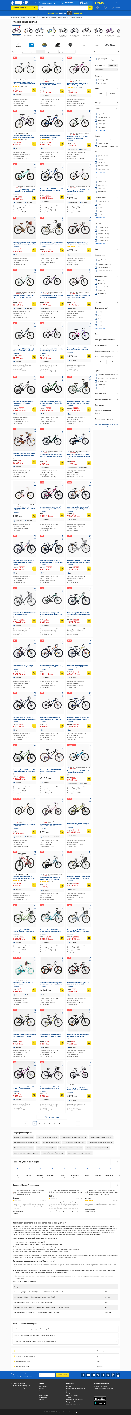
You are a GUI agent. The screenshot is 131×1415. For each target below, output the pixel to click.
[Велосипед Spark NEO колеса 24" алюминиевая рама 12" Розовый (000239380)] (52, 492)
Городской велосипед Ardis (46, 1148)
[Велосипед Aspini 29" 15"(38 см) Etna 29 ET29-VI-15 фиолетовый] (52, 333)
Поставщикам (43, 1395)
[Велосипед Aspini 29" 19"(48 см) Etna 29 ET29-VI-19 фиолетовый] (52, 280)
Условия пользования (101, 1386)
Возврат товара (71, 1393)
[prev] (113, 1162)
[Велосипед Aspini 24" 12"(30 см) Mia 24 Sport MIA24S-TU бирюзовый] (24, 174)
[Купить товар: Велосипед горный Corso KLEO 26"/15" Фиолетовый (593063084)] (89, 356)
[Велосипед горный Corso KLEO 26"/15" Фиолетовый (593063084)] (79, 333)
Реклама (41, 1399)
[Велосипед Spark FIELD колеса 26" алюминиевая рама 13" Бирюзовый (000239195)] (79, 598)
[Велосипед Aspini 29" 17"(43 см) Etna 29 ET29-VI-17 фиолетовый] (79, 280)
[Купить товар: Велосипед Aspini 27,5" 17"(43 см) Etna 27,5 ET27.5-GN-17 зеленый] (34, 357)
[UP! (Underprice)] (31, 45)
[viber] (98, 1375)
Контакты (42, 1391)
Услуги (68, 1397)
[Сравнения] (97, 7)
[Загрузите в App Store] (100, 1398)
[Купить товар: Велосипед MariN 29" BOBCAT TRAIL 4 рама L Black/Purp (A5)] (62, 778)
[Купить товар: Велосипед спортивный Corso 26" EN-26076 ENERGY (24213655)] (34, 1095)
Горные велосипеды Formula (23, 1148)
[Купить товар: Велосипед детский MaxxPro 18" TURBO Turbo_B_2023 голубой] (62, 886)
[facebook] (83, 1375)
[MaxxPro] (110, 45)
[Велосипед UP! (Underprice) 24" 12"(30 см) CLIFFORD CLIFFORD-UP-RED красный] (24, 862)
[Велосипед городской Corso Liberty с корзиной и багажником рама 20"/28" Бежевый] (24, 228)
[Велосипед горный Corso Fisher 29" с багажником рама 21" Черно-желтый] (24, 1020)
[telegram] (108, 1375)
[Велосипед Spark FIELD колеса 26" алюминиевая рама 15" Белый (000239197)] (24, 546)
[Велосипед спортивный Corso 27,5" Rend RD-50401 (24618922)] (79, 968)
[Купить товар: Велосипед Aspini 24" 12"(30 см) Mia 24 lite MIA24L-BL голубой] (89, 779)
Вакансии (42, 1393)
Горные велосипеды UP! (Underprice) (100, 1142)
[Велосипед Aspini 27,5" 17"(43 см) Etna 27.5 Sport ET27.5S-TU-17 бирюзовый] (24, 280)
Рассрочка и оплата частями (75, 1388)
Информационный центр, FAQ (20, 1385)
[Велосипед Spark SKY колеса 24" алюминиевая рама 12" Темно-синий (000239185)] (52, 546)
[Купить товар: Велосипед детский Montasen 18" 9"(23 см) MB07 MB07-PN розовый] (62, 832)
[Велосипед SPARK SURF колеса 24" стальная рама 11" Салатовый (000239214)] (79, 809)
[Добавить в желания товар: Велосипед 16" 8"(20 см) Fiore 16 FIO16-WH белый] (35, 958)
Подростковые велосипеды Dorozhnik (26, 1142)
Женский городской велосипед (53, 1153)
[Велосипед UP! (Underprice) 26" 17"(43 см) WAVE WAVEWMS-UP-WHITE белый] (24, 68)
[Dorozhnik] (70, 45)
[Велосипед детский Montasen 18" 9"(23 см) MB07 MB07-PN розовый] (52, 809)
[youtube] (88, 1375)
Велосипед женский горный (23, 1137)
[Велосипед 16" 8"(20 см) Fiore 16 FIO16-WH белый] (24, 968)
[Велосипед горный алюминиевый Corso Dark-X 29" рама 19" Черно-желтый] (52, 1020)
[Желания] (105, 7)
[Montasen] (44, 45)
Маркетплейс (43, 1397)
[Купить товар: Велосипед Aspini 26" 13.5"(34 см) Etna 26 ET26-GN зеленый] (89, 145)
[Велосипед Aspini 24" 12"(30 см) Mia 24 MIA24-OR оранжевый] (24, 809)
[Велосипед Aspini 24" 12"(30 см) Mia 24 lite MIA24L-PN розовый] (79, 174)
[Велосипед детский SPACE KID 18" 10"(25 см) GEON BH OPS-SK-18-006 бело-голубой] (79, 439)
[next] (117, 1162)
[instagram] (93, 1375)
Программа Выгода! (72, 1402)
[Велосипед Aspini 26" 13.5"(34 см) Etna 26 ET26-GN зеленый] (79, 121)
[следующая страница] (78, 1123)
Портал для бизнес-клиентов (103, 1388)
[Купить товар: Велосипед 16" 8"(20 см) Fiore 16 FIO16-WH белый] (34, 990)
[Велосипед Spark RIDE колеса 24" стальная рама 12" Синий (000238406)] (52, 121)
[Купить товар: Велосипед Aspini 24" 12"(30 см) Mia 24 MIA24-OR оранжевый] (34, 832)
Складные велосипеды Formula (74, 1142)
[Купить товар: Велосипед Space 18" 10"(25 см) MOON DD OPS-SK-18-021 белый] (89, 1096)
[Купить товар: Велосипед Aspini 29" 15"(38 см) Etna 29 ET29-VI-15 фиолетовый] (62, 357)
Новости (41, 1388)
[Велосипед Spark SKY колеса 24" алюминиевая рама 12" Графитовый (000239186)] (24, 703)
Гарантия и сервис (72, 1395)
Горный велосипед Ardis (51, 1142)
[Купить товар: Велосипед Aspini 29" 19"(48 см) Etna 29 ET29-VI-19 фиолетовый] (62, 304)
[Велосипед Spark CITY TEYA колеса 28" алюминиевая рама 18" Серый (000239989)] (79, 546)
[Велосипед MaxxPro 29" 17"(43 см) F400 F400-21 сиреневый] (79, 68)
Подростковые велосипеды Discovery (74, 1137)
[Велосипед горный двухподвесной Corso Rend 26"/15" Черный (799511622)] (79, 1020)
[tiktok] (103, 1375)
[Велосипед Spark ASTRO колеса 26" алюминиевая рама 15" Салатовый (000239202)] (24, 755)
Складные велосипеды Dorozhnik (97, 1148)
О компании (43, 1386)
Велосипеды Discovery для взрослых (26, 1153)
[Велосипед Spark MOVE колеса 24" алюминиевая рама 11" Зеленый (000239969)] (52, 387)
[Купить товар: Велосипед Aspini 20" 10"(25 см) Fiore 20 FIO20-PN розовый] (34, 516)
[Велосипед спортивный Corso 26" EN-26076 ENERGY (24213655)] (24, 1072)
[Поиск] (90, 8)
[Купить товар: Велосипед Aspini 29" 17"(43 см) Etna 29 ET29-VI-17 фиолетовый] (89, 304)
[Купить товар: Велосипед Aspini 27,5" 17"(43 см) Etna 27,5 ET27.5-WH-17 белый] (62, 91)
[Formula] (57, 45)
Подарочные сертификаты (74, 1399)
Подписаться (62, 1375)
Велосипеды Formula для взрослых (79, 1153)
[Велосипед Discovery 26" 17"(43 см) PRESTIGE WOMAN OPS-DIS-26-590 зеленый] (52, 439)
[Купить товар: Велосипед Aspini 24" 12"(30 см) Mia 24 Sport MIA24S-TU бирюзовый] (34, 198)
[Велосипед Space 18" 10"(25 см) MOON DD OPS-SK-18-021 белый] (79, 1072)
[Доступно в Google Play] (100, 1403)
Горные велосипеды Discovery (47, 1137)
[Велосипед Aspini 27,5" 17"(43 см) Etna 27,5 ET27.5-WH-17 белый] (52, 68)
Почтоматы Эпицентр (73, 1404)
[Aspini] (18, 45)
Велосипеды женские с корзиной (71, 1148)
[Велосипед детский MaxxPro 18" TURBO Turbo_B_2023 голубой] (52, 862)
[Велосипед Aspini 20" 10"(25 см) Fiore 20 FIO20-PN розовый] (24, 492)
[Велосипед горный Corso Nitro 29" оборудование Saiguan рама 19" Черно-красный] (79, 228)
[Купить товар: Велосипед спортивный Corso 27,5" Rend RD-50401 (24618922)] (89, 990)
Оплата (68, 1386)
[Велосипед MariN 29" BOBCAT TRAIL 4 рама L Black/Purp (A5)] (52, 755)
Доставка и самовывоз (73, 1391)
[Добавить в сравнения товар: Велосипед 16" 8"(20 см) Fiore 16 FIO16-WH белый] (35, 961)
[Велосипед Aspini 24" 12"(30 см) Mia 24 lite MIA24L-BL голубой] (79, 755)
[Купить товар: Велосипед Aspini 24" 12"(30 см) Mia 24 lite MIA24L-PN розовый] (89, 198)
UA (36, 3)
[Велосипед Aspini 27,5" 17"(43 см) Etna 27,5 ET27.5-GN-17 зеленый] (24, 333)
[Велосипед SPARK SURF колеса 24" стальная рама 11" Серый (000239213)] (24, 387)
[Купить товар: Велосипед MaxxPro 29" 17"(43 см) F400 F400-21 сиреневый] (89, 91)
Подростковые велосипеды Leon (101, 1137)
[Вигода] (99, 3)
